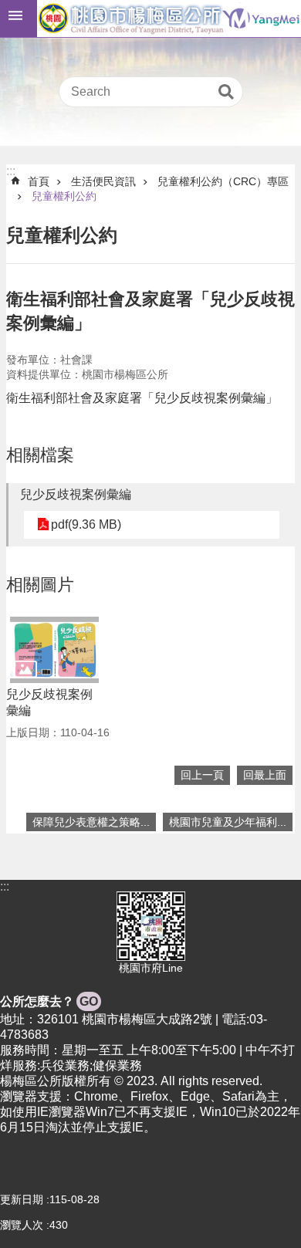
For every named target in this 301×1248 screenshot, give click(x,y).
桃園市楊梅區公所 (169, 18)
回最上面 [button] (264, 775)
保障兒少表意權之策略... (91, 822)
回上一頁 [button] (202, 775)
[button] (54, 650)
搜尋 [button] (226, 91)
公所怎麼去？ (49, 1001)
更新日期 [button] (21, 1199)
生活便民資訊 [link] (103, 181)
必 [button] (18, 18)
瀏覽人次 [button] (21, 1225)
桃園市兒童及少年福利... (227, 822)
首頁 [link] (38, 181)
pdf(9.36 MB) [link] (86, 524)
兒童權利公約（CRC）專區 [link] (223, 181)
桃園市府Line (151, 968)
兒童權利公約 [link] (64, 196)
